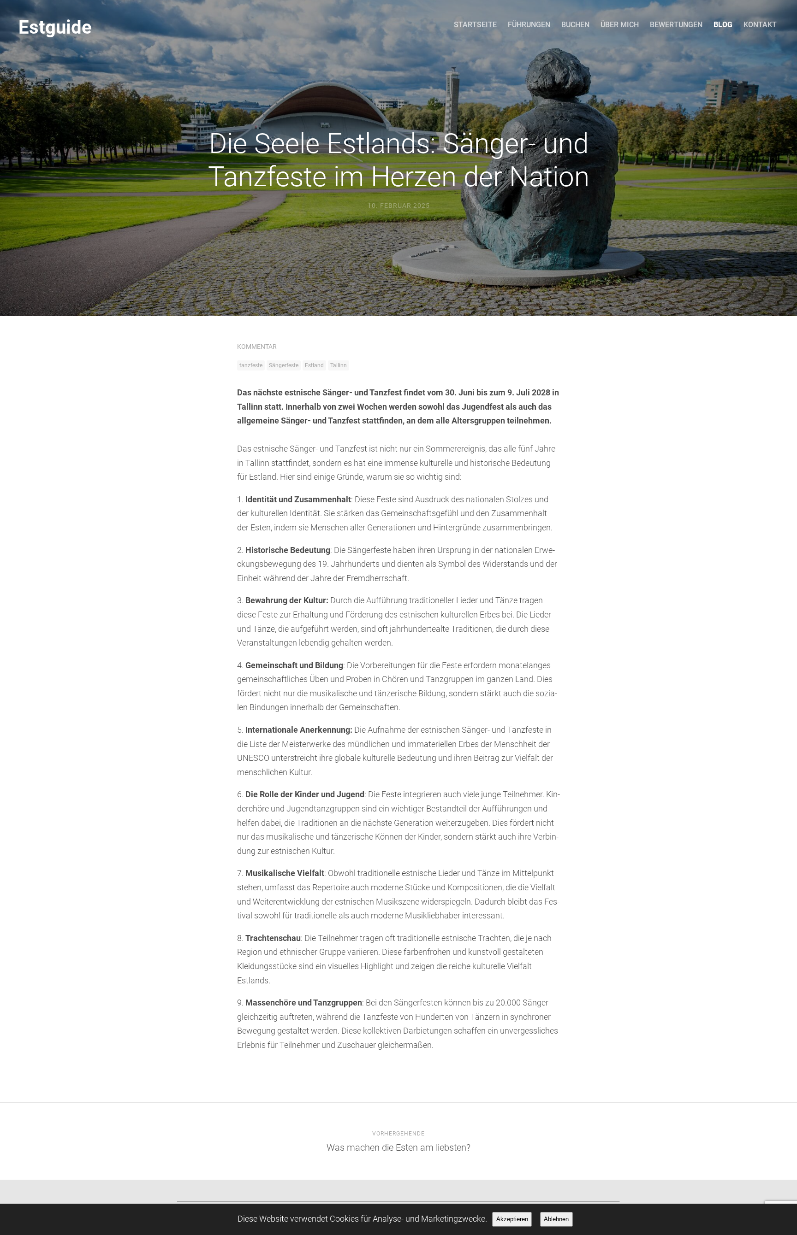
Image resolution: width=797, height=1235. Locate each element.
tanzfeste (250, 365)
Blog (723, 24)
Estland (314, 365)
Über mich (620, 24)
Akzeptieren (512, 1219)
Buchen (575, 24)
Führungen (529, 24)
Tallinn (338, 365)
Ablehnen (556, 1219)
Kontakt (760, 24)
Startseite (475, 24)
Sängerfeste (283, 365)
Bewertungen (676, 24)
